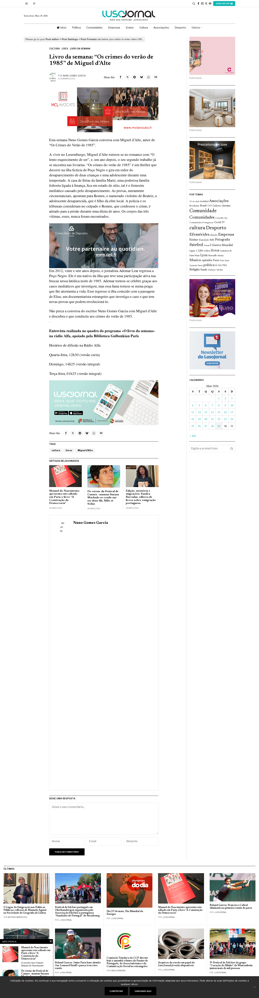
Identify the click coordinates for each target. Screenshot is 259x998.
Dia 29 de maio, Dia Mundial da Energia (125, 913)
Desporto (216, 228)
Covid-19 (219, 222)
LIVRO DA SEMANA (80, 48)
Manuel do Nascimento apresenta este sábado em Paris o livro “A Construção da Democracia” (64, 497)
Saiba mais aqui (143, 991)
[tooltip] (198, 3)
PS (216, 266)
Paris (216, 260)
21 (212, 419)
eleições (213, 235)
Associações (219, 201)
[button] (231, 448)
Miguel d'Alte (85, 450)
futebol (196, 245)
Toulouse (212, 270)
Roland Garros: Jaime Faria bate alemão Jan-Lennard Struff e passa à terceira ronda (78, 965)
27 (205, 426)
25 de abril (194, 201)
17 (231, 412)
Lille (200, 251)
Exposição (204, 240)
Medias (221, 256)
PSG (224, 265)
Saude (204, 269)
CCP (209, 206)
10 (231, 405)
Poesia (200, 266)
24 (231, 419)
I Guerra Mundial (221, 245)
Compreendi (116, 991)
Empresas (226, 235)
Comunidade (203, 211)
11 (192, 412)
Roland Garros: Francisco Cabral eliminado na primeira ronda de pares (231, 906)
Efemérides (199, 235)
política (208, 265)
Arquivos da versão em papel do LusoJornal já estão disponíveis (176, 964)
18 (192, 419)
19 (199, 419)
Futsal (206, 245)
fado (212, 240)
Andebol (204, 201)
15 (218, 412)
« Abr (192, 435)
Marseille (212, 256)
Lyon (204, 255)
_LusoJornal (65, 920)
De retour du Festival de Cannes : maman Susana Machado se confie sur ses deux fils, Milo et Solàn (103, 497)
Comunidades (201, 217)
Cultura (54, 48)
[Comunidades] (103, 245)
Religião (194, 269)
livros (69, 450)
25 (192, 426)
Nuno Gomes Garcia (74, 75)
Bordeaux (194, 206)
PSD (220, 266)
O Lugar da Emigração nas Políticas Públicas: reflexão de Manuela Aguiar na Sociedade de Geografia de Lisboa (25, 910)
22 (218, 419)
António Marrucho (17, 917)
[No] (254, 987)
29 (218, 426)
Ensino (193, 239)
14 (212, 412)
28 (212, 426)
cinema (226, 205)
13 (205, 412)
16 (225, 412)
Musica (195, 260)
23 (225, 419)
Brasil (203, 205)
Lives (65, 48)
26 (199, 426)
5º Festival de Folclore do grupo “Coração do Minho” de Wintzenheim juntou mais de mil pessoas (231, 965)
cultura (56, 450)
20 (205, 419)
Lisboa (207, 251)
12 (199, 412)
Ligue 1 (193, 251)
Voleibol (219, 270)
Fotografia (222, 239)
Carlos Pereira (118, 971)
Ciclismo (216, 206)
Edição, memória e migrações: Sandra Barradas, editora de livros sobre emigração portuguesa (141, 497)
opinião (207, 260)
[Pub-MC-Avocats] (103, 109)
